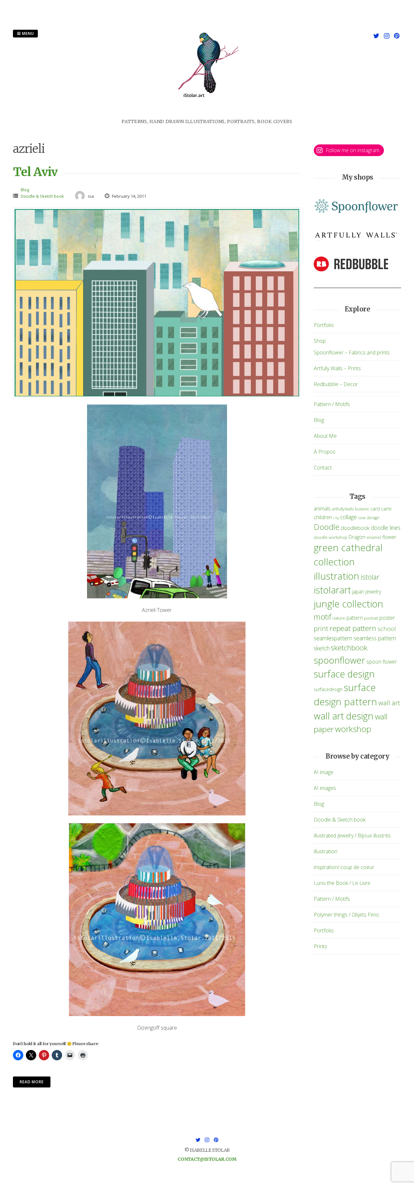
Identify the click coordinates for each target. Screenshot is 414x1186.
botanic (362, 509)
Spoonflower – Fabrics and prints (352, 352)
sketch (322, 648)
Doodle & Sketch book (42, 196)
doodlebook (355, 527)
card (375, 509)
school (386, 628)
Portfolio (324, 325)
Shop (320, 340)
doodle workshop (330, 537)
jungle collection (348, 603)
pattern (354, 617)
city (336, 518)
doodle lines (385, 527)
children (323, 517)
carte (386, 509)
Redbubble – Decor (336, 384)
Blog (25, 190)
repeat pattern (353, 628)
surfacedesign (328, 689)
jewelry (373, 591)
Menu (27, 33)
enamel (374, 537)
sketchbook (349, 648)
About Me (325, 435)
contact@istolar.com (207, 1159)
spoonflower (339, 660)
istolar (370, 577)
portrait (371, 618)
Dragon (357, 537)
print (321, 628)
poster (387, 617)
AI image (323, 772)
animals (322, 508)
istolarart (332, 589)
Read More (32, 1082)
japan (358, 591)
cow (361, 517)
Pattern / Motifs (332, 404)
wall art (389, 702)
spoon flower (381, 661)
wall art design (344, 715)
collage (348, 517)
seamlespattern (333, 638)
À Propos (324, 451)
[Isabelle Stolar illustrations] (207, 114)
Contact (323, 467)
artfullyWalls (343, 509)
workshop (353, 728)
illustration (336, 576)
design (373, 517)
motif (322, 617)
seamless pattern (375, 638)
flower (389, 537)
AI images (325, 788)
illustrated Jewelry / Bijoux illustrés (352, 835)
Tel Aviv (35, 172)
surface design (344, 673)
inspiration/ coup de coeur (344, 867)
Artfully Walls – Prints (337, 368)
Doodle (326, 526)
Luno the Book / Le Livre (342, 883)
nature (338, 618)
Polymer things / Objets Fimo (346, 914)
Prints (320, 946)
